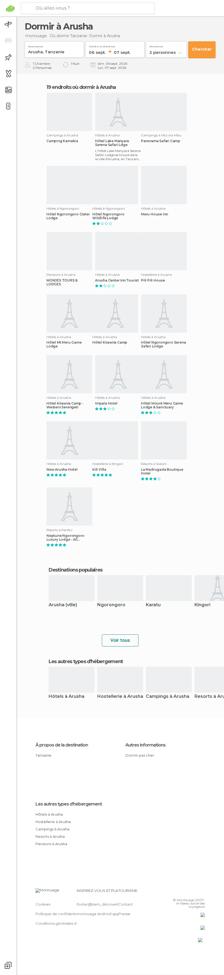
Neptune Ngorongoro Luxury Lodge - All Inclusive (65, 537)
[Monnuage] (10, 8)
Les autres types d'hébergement (69, 804)
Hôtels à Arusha (66, 696)
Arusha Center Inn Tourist (117, 280)
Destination (35, 45)
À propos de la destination (62, 745)
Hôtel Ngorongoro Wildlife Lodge (108, 216)
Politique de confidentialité (60, 914)
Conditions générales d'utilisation (65, 923)
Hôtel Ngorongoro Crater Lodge (68, 216)
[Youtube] (201, 892)
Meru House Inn (154, 214)
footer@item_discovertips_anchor (107, 904)
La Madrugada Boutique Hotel (162, 471)
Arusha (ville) (63, 605)
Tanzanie (43, 755)
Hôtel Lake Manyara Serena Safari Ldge (112, 143)
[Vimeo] (194, 892)
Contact (125, 904)
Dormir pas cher (139, 755)
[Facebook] (180, 892)
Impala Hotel (106, 403)
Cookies (43, 904)
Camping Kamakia (62, 141)
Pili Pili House (153, 280)
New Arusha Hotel (62, 470)
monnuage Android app (98, 914)
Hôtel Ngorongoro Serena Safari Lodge (163, 344)
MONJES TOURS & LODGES (62, 282)
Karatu (153, 605)
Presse (124, 914)
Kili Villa (99, 470)
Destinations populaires (75, 569)
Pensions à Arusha (51, 844)
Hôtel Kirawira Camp (109, 342)
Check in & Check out (102, 45)
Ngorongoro (111, 605)
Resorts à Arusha (50, 836)
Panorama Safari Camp (160, 141)
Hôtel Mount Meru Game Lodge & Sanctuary (162, 405)
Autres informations (145, 745)
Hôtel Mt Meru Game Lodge (63, 344)
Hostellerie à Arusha (120, 696)
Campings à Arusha (167, 696)
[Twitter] (187, 892)
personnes (156, 45)
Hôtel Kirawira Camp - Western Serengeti (65, 405)
